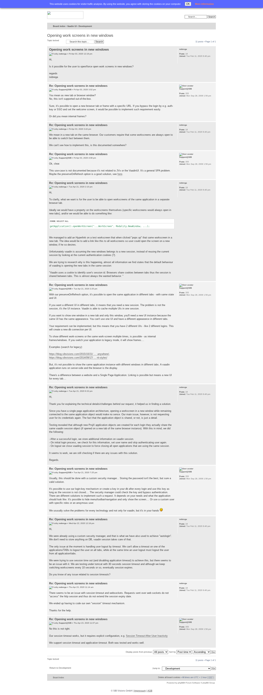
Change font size (205, 26)
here (119, 174)
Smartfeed (212, 26)
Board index (59, 26)
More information (204, 4)
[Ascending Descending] (204, 652)
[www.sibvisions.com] (65, 15)
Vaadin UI (72, 26)
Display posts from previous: (139, 652)
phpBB (181, 683)
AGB (149, 690)
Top (213, 80)
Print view (199, 26)
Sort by (172, 652)
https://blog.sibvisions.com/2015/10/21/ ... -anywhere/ (79, 354)
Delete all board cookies (169, 677)
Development (85, 26)
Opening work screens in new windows (80, 35)
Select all (63, 221)
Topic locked (53, 40)
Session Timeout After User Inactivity (147, 635)
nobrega (63, 54)
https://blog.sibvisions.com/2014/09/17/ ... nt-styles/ (78, 357)
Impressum (140, 690)
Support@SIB (65, 90)
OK (188, 4)
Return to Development (60, 668)
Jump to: (156, 668)
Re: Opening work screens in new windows (78, 85)
